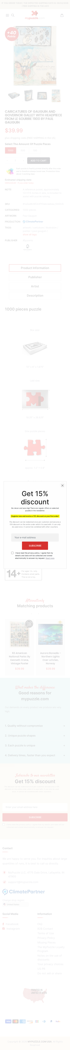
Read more (50, 558)
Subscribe (35, 545)
